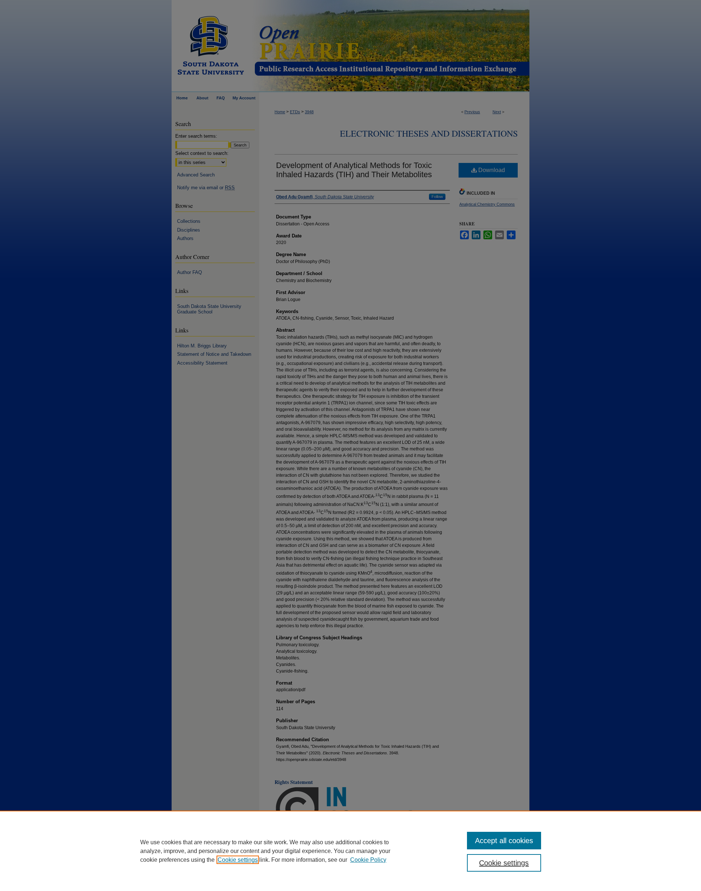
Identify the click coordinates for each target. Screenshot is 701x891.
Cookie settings (238, 860)
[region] (350, 851)
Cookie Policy (368, 860)
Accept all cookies (504, 841)
